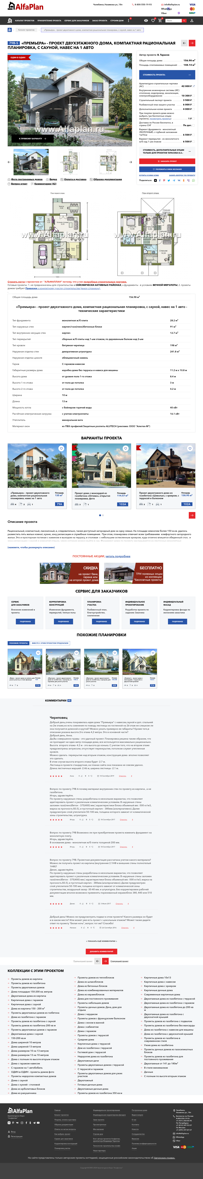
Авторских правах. (164, 1157)
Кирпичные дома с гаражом (27, 1000)
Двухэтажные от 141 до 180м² (161, 1063)
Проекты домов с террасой (93, 1035)
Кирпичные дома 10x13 (157, 977)
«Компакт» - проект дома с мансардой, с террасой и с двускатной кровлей (133, 679)
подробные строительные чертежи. (105, 281)
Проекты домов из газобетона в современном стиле (162, 1039)
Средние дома (86, 1039)
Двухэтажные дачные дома (93, 1088)
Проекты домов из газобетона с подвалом (168, 1021)
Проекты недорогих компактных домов (33, 1076)
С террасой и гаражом (90, 1069)
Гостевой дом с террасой (92, 1052)
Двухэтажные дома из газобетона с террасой (169, 998)
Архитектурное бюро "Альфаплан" (16, 1117)
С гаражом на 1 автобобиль (27, 1067)
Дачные (148, 1072)
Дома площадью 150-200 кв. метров (31, 991)
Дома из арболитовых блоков (28, 1088)
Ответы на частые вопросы (65, 1129)
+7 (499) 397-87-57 (184, 1130)
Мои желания (98, 1129)
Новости (135, 1129)
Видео (53, 179)
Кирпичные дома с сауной (26, 1004)
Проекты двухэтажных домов (27, 987)
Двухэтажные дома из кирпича (28, 995)
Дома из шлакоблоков (90, 981)
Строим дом (116, 20)
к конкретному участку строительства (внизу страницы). (62, 288)
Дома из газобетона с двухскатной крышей (168, 1034)
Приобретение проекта (49, 20)
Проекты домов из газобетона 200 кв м (33, 1025)
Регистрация (16, 1136)
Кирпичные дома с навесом (160, 981)
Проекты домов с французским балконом (101, 1018)
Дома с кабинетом (88, 1026)
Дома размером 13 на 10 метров (30, 1055)
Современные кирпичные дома (162, 994)
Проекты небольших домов (93, 1003)
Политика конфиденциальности (144, 1143)
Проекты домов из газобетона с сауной (33, 1021)
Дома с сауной (19, 1080)
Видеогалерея (137, 1115)
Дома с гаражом (87, 1031)
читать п (111, 556)
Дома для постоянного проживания (98, 998)
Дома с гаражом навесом (25, 1063)
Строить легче (16, 281)
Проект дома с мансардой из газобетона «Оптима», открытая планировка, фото (92, 496)
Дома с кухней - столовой (25, 1084)
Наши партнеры (99, 1151)
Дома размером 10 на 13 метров (30, 1050)
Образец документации (107, 179)
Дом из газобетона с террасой (95, 1048)
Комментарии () (45, 183)
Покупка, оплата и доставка (65, 1120)
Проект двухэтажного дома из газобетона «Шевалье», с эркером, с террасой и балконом (159, 496)
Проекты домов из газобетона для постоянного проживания (163, 1058)
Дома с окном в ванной (91, 1022)
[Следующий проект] (105, 961)
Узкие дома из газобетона (158, 1045)
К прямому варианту (30, 138)
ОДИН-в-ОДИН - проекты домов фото (32, 1072)
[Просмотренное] (146, 20)
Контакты (135, 1124)
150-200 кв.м (18, 1038)
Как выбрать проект (62, 1134)
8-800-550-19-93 (143, 4)
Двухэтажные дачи (88, 1060)
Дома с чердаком (88, 1014)
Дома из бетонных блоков (92, 986)
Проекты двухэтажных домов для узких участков (100, 1075)
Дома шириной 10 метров (26, 1042)
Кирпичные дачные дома (158, 990)
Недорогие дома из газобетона (95, 1056)
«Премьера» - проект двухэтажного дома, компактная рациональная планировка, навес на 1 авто (30, 496)
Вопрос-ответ (19, 183)
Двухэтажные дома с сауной (27, 1034)
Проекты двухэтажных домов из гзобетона (35, 1012)
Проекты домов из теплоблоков (96, 977)
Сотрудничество (138, 1134)
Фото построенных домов (27, 179)
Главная (58, 1110)
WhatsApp (180, 1137)
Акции (134, 1148)
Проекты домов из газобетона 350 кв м (100, 1093)
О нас (134, 1120)
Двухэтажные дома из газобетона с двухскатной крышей (164, 1015)
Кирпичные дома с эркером (160, 986)
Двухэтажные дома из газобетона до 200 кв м (168, 1008)
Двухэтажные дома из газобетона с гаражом (169, 1003)
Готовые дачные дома (90, 1084)
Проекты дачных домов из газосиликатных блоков (168, 1051)
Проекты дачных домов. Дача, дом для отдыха (100, 1008)
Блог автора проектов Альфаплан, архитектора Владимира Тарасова (106, 1140)
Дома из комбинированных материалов (100, 990)
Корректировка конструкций (66, 1143)
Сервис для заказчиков (76, 20)
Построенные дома (139, 1110)
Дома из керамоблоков (91, 994)
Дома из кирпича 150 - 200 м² (28, 1008)
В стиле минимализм (156, 1067)
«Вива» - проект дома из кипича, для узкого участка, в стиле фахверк (22, 679)
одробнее (123, 556)
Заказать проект (169, 161)
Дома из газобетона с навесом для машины (168, 1029)
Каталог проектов (24, 20)
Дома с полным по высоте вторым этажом (35, 1059)
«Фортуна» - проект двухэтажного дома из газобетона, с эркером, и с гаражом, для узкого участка (60, 679)
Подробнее (21, 482)
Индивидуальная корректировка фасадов (109, 1115)
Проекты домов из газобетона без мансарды (169, 1025)
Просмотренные (99, 1124)
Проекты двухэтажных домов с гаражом (34, 1029)
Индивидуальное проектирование (106, 1110)
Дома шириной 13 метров (26, 1046)
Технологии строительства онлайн (106, 1146)
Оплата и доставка (75, 179)
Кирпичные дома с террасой (94, 1043)
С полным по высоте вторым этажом (165, 1076)
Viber (178, 1141)
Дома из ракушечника (23, 1093)
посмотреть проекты (160, 118)
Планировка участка (62, 1148)
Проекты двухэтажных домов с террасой (101, 1064)
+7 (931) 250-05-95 (184, 1121)
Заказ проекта (99, 20)
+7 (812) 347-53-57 (184, 1125)
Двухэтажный (85, 1080)
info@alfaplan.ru (172, 4)
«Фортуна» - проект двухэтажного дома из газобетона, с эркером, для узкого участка (98, 679)
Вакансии (135, 1139)
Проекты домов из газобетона (28, 983)
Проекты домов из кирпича (26, 979)
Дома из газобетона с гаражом (28, 1017)
